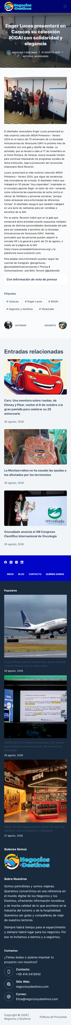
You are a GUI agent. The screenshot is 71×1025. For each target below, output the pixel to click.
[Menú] (65, 6)
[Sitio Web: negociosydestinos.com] (8, 984)
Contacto (35, 574)
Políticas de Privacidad (53, 1016)
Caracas (12, 301)
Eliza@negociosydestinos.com (37, 999)
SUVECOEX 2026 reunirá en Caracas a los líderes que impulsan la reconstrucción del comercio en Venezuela (34, 746)
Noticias (28, 56)
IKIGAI (53, 301)
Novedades (41, 56)
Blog (21, 574)
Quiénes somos (55, 574)
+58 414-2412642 (28, 974)
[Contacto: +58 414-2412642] (8, 971)
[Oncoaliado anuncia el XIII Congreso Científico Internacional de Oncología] (35, 508)
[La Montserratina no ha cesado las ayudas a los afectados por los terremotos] (35, 447)
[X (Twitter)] (11, 562)
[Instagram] (16, 562)
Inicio (10, 574)
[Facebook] (5, 562)
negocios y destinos (19, 308)
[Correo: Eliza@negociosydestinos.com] (8, 996)
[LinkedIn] (22, 562)
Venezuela (46, 308)
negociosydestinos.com (32, 986)
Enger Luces (33, 301)
